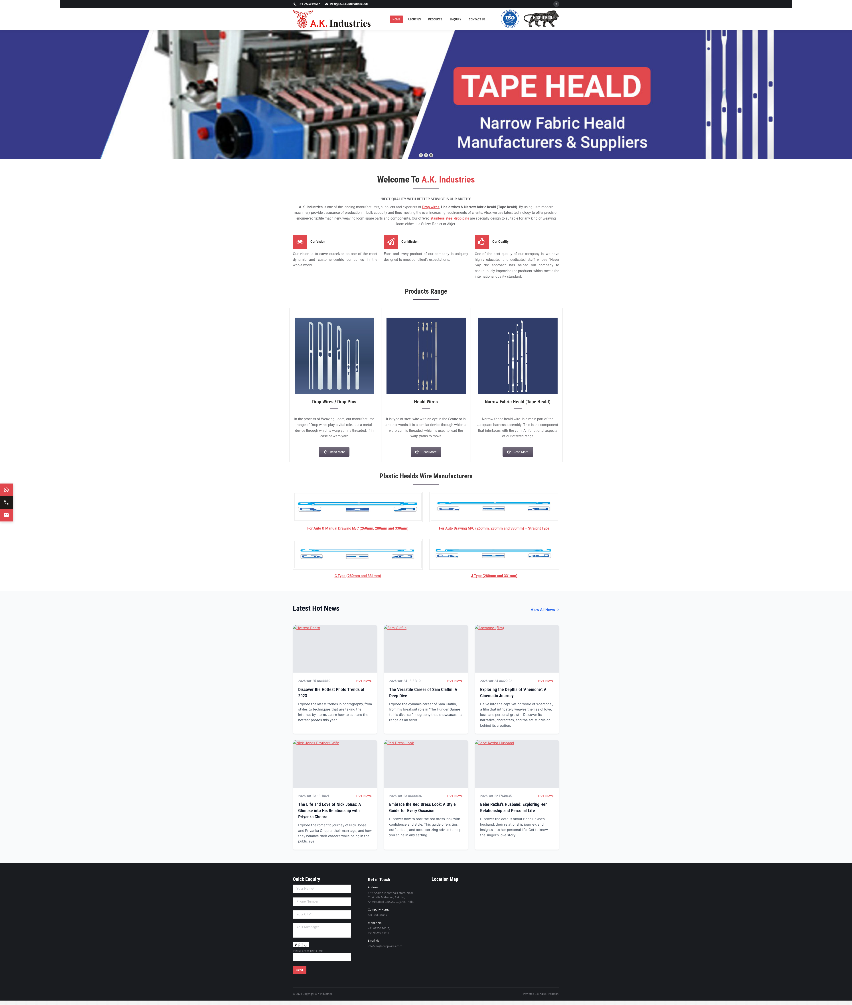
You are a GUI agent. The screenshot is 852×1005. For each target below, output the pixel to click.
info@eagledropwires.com (349, 4)
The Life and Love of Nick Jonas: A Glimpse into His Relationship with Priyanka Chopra (329, 810)
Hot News (364, 680)
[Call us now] (6, 502)
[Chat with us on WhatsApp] (6, 490)
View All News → (545, 609)
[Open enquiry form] (6, 515)
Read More (337, 452)
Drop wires (430, 207)
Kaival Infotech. (549, 993)
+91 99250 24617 (309, 4)
